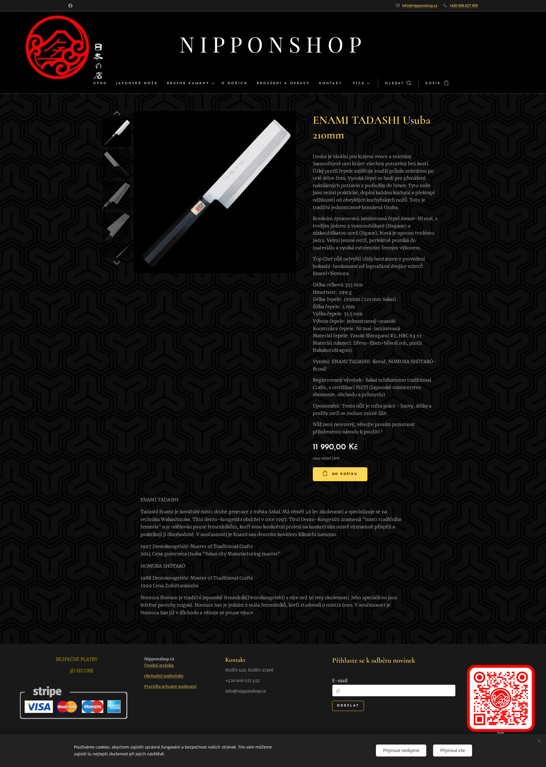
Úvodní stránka (159, 665)
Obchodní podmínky (163, 676)
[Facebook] (70, 6)
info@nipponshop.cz (419, 5)
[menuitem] (102, 84)
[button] (398, 84)
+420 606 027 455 (463, 5)
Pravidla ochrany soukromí (170, 686)
